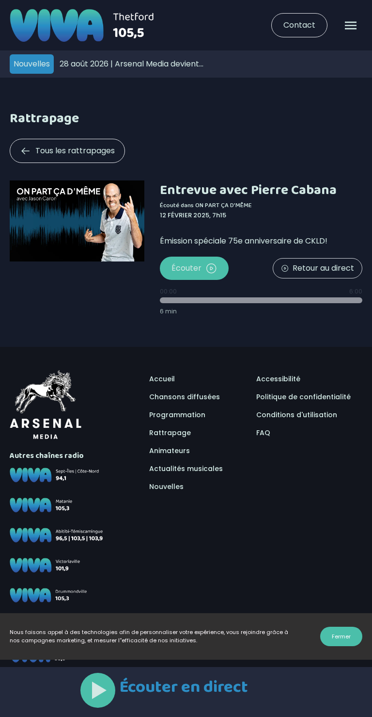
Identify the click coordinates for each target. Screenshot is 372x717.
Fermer (341, 636)
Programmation (177, 415)
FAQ (263, 433)
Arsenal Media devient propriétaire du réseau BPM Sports (129, 63)
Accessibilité (278, 379)
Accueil (162, 379)
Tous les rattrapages (75, 150)
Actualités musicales (186, 468)
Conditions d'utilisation (296, 415)
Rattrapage (170, 433)
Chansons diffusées (184, 397)
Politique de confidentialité (303, 397)
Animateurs (169, 451)
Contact (299, 25)
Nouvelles (166, 486)
